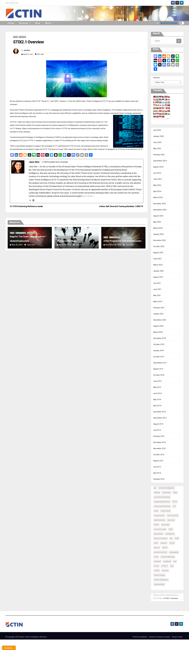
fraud (171, 529)
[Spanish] (163, 114)
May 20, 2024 (17, 245)
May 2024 (157, 185)
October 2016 (158, 375)
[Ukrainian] (160, 117)
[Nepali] (157, 111)
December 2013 (159, 412)
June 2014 (157, 393)
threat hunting (159, 575)
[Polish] (166, 111)
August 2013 (158, 424)
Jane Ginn (27, 50)
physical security (160, 552)
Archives (156, 78)
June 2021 (157, 289)
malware (163, 543)
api (155, 488)
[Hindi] (166, 102)
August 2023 (158, 216)
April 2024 (157, 191)
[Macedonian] (160, 108)
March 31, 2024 (65, 245)
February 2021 (159, 308)
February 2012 (159, 479)
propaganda (173, 552)
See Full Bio (88, 196)
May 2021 (157, 295)
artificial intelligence (166, 488)
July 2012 (157, 467)
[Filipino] (166, 99)
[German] (157, 102)
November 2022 (159, 240)
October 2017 (158, 357)
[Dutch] (157, 99)
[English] (160, 99)
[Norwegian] (160, 111)
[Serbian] (157, 114)
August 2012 (158, 461)
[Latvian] (154, 108)
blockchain (166, 492)
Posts (162, 595)
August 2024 (158, 167)
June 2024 (157, 179)
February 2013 (159, 436)
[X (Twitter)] (30, 200)
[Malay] (163, 108)
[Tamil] (168, 114)
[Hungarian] (168, 102)
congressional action (162, 502)
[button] (157, 23)
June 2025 (157, 142)
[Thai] (154, 117)
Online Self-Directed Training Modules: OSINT (120, 206)
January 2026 (158, 136)
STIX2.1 (164, 566)
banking (157, 492)
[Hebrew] (163, 102)
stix (38, 54)
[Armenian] (160, 97)
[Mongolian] (168, 108)
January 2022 (158, 271)
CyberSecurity (20, 233)
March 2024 (158, 197)
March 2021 (158, 302)
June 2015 (157, 381)
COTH (15, 36)
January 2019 (158, 350)
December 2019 (159, 338)
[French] (154, 102)
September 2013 (160, 418)
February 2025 (159, 155)
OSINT (165, 548)
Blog (37, 23)
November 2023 (159, 204)
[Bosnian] (163, 97)
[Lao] (168, 105)
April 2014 (157, 406)
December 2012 (159, 442)
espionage (165, 525)
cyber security (172, 515)
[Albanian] (154, 97)
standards (167, 561)
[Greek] (160, 102)
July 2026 (157, 130)
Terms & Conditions (139, 637)
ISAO (156, 543)
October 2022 (158, 246)
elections (171, 520)
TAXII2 (156, 571)
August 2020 (158, 326)
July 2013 (157, 430)
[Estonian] (163, 99)
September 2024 (160, 161)
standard (157, 561)
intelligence (170, 534)
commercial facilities (162, 497)
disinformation (159, 520)
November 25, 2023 (113, 245)
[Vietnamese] (163, 117)
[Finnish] (168, 99)
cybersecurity (159, 515)
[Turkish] (157, 117)
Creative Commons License (159, 637)
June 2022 (157, 259)
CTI (174, 506)
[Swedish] (166, 114)
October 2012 (158, 455)
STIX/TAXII (22, 36)
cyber (156, 511)
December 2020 (159, 320)
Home (11, 23)
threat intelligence (161, 580)
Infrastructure (115, 237)
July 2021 (157, 283)
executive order (160, 529)
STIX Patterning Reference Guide (27, 206)
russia (156, 557)
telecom (165, 571)
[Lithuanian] (157, 108)
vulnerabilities (159, 584)
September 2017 (160, 363)
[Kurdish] (166, 105)
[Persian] (163, 111)
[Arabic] (157, 97)
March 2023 (158, 228)
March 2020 (158, 332)
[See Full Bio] (94, 196)
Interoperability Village (67, 241)
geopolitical (158, 534)
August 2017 (158, 369)
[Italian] (157, 105)
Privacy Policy (177, 637)
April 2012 (157, 473)
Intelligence (31, 233)
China (175, 492)
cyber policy (165, 511)
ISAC (177, 538)
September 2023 (160, 210)
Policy (124, 237)
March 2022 (158, 265)
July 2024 (157, 173)
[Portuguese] (168, 111)
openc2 (157, 548)
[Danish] (154, 99)
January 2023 (158, 234)
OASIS (171, 543)
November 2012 (159, 448)
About (48, 23)
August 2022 (158, 253)
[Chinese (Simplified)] (166, 97)
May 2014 (157, 399)
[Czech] (168, 97)
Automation (61, 237)
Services (24, 23)
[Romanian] (154, 114)
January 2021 (158, 314)
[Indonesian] (154, 105)
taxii (42, 54)
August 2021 (158, 277)
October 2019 (158, 344)
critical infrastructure (162, 506)
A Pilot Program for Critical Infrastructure (122, 241)
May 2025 (157, 148)
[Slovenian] (160, 114)
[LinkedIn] (33, 200)
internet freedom (160, 538)
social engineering (168, 557)
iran (171, 538)
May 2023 (157, 222)
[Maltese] (166, 108)
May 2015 (157, 387)
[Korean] (163, 105)
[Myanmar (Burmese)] (154, 111)
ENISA (156, 525)
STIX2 (156, 566)
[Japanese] (160, 105)
